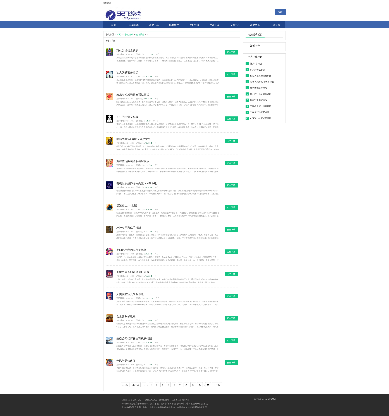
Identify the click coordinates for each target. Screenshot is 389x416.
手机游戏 (194, 24)
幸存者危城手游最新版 (260, 106)
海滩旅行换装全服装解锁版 (132, 161)
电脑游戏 (134, 24)
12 (200, 384)
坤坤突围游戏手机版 (128, 227)
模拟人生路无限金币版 (260, 75)
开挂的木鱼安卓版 (127, 117)
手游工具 (214, 24)
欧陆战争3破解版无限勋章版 (133, 139)
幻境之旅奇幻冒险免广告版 (132, 272)
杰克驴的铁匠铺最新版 (260, 118)
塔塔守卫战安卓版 (258, 100)
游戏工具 (154, 24)
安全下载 (231, 52)
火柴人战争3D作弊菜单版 (262, 81)
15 (208, 384)
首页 (118, 34)
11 (193, 384)
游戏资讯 (255, 24)
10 (186, 384)
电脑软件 (174, 24)
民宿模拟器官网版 (258, 87)
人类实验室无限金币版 (130, 294)
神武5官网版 (256, 63)
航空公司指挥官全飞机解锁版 (134, 338)
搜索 (280, 12)
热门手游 (140, 34)
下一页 (217, 384)
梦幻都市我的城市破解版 (131, 250)
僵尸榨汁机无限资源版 (260, 93)
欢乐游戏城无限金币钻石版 (132, 94)
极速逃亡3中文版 (126, 205)
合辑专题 (275, 24)
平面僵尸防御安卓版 (259, 112)
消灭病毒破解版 (257, 69)
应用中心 (235, 24)
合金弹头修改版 (126, 316)
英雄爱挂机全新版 (127, 50)
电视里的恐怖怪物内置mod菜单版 (136, 183)
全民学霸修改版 (126, 360)
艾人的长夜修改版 (127, 72)
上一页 (136, 384)
